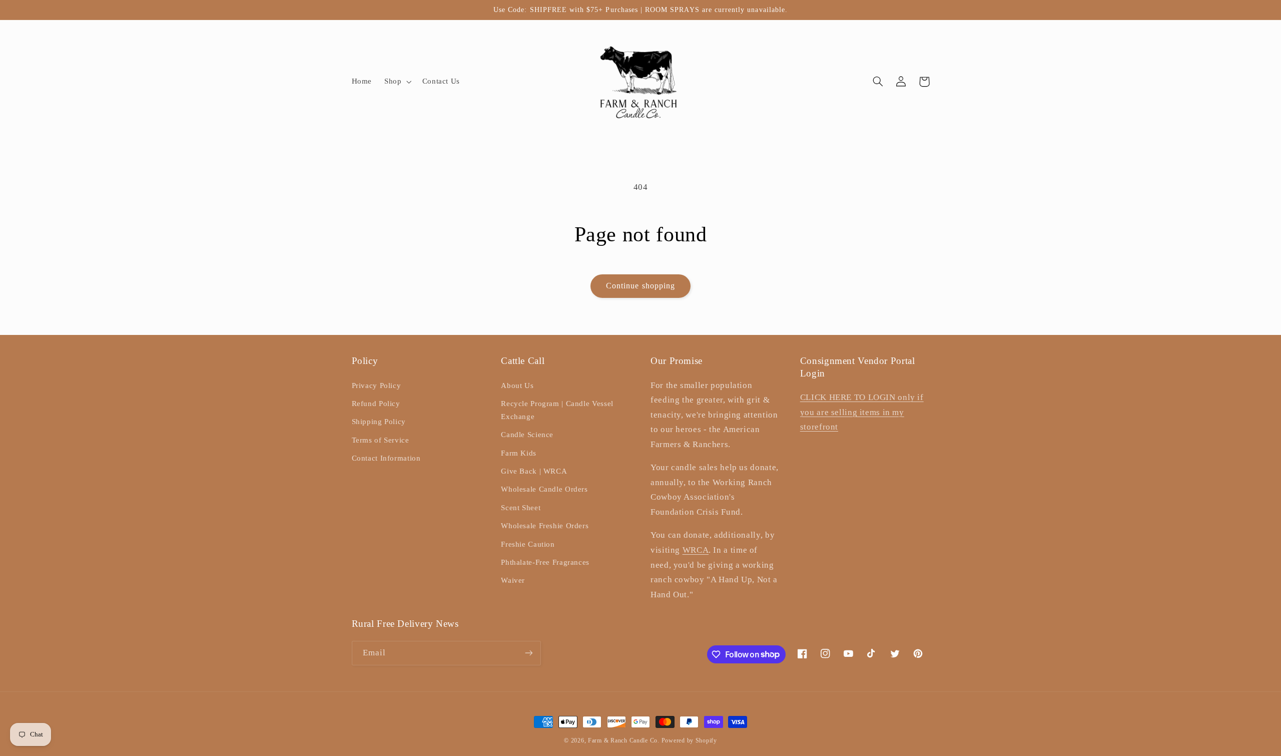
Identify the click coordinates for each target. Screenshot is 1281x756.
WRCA (696, 550)
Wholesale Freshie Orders (544, 526)
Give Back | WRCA (534, 471)
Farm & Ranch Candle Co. (624, 740)
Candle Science (527, 435)
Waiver (513, 580)
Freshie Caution (527, 544)
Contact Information (386, 458)
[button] (397, 82)
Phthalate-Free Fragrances (545, 562)
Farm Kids (518, 453)
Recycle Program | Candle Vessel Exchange (557, 410)
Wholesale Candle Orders (544, 489)
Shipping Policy (379, 422)
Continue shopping (640, 285)
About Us (517, 386)
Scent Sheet (520, 508)
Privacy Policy (376, 386)
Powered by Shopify (689, 740)
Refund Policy (376, 404)
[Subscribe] (528, 653)
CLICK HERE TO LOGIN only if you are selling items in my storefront (862, 412)
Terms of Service (380, 440)
